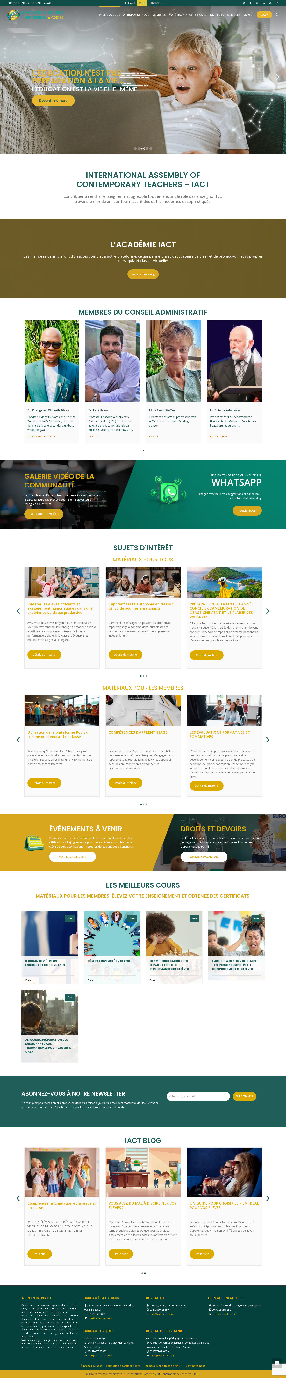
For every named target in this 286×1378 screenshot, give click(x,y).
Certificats (197, 15)
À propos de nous (136, 15)
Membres (159, 15)
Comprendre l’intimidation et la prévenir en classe (61, 1205)
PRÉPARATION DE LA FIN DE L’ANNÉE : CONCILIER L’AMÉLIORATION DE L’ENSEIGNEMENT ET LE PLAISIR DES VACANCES (222, 610)
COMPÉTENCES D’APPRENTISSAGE (138, 732)
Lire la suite (39, 1254)
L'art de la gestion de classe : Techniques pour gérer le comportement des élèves (235, 965)
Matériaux (177, 15)
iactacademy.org (143, 274)
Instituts (216, 15)
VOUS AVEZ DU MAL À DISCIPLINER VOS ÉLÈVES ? (142, 1205)
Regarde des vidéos (44, 514)
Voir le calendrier (72, 856)
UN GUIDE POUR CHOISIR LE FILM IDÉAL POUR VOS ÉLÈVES (224, 1205)
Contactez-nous (195, 1366)
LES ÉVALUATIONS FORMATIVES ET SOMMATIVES (220, 734)
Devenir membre (236, 104)
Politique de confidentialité (123, 1366)
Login (264, 15)
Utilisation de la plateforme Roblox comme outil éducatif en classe (57, 734)
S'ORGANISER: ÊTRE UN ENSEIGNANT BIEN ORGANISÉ (45, 963)
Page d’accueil (109, 15)
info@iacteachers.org (100, 1318)
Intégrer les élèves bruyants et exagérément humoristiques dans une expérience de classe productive (60, 608)
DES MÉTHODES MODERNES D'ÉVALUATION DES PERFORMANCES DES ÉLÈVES (169, 965)
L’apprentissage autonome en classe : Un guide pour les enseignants (141, 606)
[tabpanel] (51, 381)
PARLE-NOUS (247, 510)
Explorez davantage (204, 856)
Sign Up (248, 15)
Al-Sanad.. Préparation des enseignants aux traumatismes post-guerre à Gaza (48, 1046)
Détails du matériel (44, 654)
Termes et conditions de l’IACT (163, 1366)
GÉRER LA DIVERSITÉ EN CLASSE (109, 961)
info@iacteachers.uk (162, 1314)
